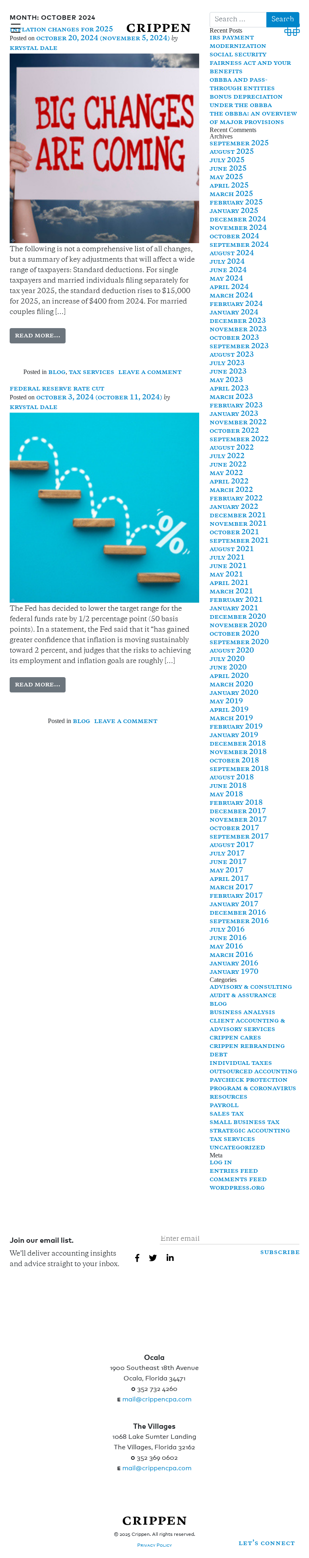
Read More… (37, 336)
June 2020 (228, 668)
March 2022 (231, 490)
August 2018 (232, 778)
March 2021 (231, 592)
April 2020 (229, 676)
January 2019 (234, 735)
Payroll (224, 1105)
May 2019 (226, 701)
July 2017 (227, 854)
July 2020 (227, 659)
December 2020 (238, 617)
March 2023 (231, 397)
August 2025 (232, 152)
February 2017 (236, 896)
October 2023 (234, 338)
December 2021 (238, 515)
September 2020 (239, 642)
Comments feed (238, 1179)
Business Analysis (242, 1012)
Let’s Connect (267, 1543)
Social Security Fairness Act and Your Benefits (250, 63)
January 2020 (234, 693)
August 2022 (232, 448)
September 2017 (239, 837)
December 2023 (238, 321)
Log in (221, 1162)
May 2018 (226, 794)
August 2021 (232, 549)
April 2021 (229, 583)
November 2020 (238, 625)
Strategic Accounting (250, 1131)
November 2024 (238, 228)
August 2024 (232, 253)
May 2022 (226, 473)
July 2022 (227, 456)
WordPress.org (237, 1188)
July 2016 (227, 930)
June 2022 (228, 465)
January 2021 (234, 608)
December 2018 (238, 744)
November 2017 (238, 820)
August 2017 (232, 845)
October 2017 (234, 828)
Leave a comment (149, 372)
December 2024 (238, 220)
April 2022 (229, 482)
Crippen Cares (235, 1038)
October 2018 (234, 761)
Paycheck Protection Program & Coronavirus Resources (253, 1088)
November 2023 (238, 329)
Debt (218, 1055)
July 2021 (227, 558)
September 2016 (239, 921)
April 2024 (229, 287)
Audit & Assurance (243, 995)
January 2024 (234, 313)
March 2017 (231, 887)
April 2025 (229, 186)
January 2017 (234, 904)
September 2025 (239, 144)
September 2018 (239, 769)
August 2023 (232, 355)
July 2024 (227, 262)
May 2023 (226, 380)
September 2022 (239, 439)
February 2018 (236, 803)
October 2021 (234, 532)
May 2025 (226, 177)
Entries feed (234, 1171)
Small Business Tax (245, 1122)
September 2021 (239, 541)
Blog (57, 372)
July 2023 (227, 363)
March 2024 (231, 296)
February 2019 (236, 727)
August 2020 (232, 651)
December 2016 (238, 913)
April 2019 (229, 710)
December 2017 (238, 811)
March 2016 (231, 955)
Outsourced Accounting (253, 1071)
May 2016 (226, 947)
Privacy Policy (154, 1544)
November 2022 (238, 422)
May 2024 (226, 279)
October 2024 (234, 236)
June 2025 (228, 169)
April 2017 (229, 879)
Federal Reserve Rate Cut (57, 389)
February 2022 (236, 499)
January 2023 (234, 414)
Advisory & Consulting (251, 987)
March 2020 (231, 685)
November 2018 (238, 752)
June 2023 (228, 372)
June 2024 (228, 270)
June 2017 (228, 862)
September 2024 (239, 245)
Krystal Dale (34, 48)
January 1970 (234, 972)
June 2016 (228, 938)
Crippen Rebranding (247, 1046)
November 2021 (238, 524)
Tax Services (91, 372)
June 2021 (228, 566)
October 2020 (234, 634)
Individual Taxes (241, 1063)
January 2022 (234, 507)
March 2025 (231, 194)
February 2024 (236, 304)
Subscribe (280, 1252)
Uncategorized (237, 1148)
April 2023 (229, 389)
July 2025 (227, 160)
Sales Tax (227, 1114)
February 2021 (236, 600)
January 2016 (234, 964)
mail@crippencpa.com (157, 1398)
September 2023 (239, 346)
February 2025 (236, 203)
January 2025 (234, 211)
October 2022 (234, 431)
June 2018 (228, 786)
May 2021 (226, 575)
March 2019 (231, 718)
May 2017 (226, 871)
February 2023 (236, 406)
